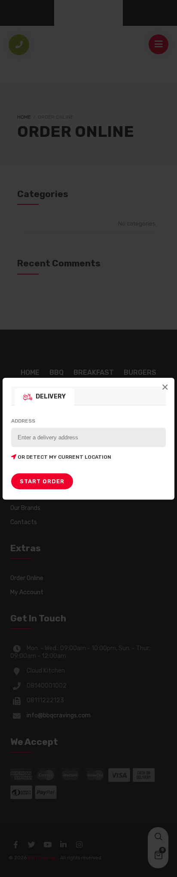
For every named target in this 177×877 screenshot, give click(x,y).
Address (61, 439)
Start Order (42, 481)
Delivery (51, 396)
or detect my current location (63, 457)
